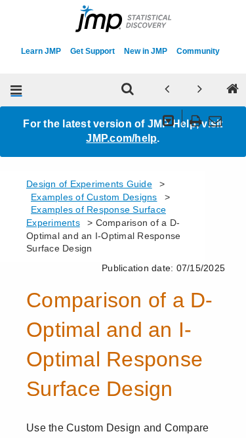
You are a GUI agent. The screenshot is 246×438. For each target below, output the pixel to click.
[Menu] (16, 90)
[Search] (127, 90)
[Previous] (166, 90)
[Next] (199, 90)
